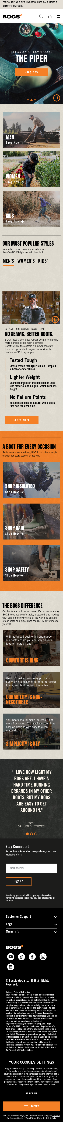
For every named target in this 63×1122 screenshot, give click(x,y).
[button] (28, 100)
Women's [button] (26, 261)
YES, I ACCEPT (31, 1106)
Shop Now (13, 143)
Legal (9, 924)
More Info (12, 932)
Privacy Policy (33, 1081)
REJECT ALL (31, 1093)
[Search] (40, 16)
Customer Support (18, 917)
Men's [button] (8, 261)
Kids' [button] (43, 261)
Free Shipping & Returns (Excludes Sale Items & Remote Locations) (30, 4)
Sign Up (18, 881)
